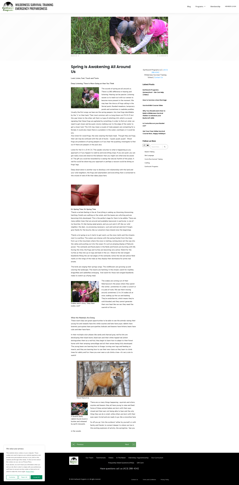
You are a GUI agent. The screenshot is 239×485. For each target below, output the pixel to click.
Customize (12, 477)
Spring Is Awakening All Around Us (101, 69)
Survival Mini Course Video (153, 105)
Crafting (147, 163)
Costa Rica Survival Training (154, 159)
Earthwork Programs (151, 167)
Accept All (36, 477)
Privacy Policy (30, 471)
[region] (24, 463)
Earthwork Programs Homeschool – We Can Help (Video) (153, 92)
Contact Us (158, 77)
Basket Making (149, 152)
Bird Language (149, 155)
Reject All (24, 477)
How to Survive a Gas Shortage (155, 100)
